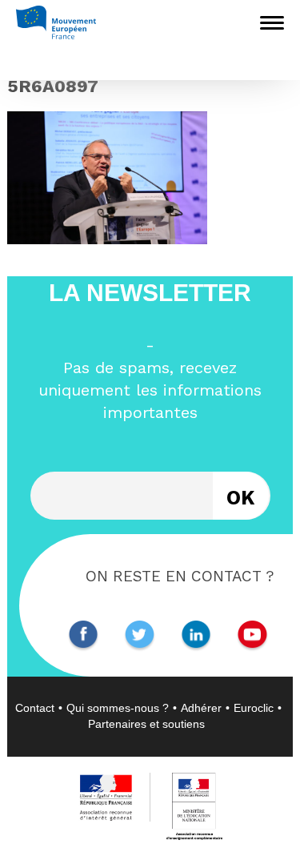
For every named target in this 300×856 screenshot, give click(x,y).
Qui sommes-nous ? (117, 707)
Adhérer (201, 707)
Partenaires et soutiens (146, 723)
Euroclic (254, 707)
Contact (34, 707)
